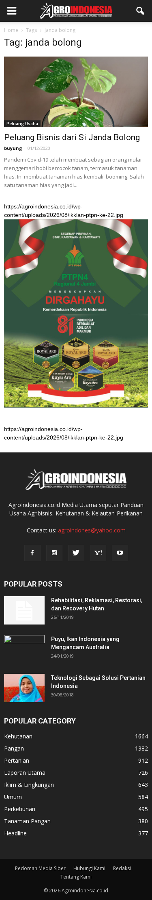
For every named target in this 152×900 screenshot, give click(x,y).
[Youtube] (120, 553)
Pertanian (16, 760)
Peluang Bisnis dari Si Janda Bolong (72, 137)
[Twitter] (76, 553)
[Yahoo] (98, 553)
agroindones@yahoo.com (92, 530)
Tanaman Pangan (27, 821)
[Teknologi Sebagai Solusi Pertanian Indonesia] (24, 688)
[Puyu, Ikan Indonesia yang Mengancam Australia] (24, 649)
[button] (140, 11)
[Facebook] (32, 553)
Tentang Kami (76, 876)
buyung (13, 148)
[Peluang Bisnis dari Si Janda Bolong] (76, 92)
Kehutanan (18, 736)
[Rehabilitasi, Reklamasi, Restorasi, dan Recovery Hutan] (24, 610)
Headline (15, 833)
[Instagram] (54, 553)
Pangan (14, 748)
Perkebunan (19, 809)
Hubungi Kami (89, 868)
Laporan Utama (24, 772)
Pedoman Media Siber (40, 868)
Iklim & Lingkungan (29, 785)
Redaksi (122, 868)
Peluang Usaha (22, 123)
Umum (13, 797)
